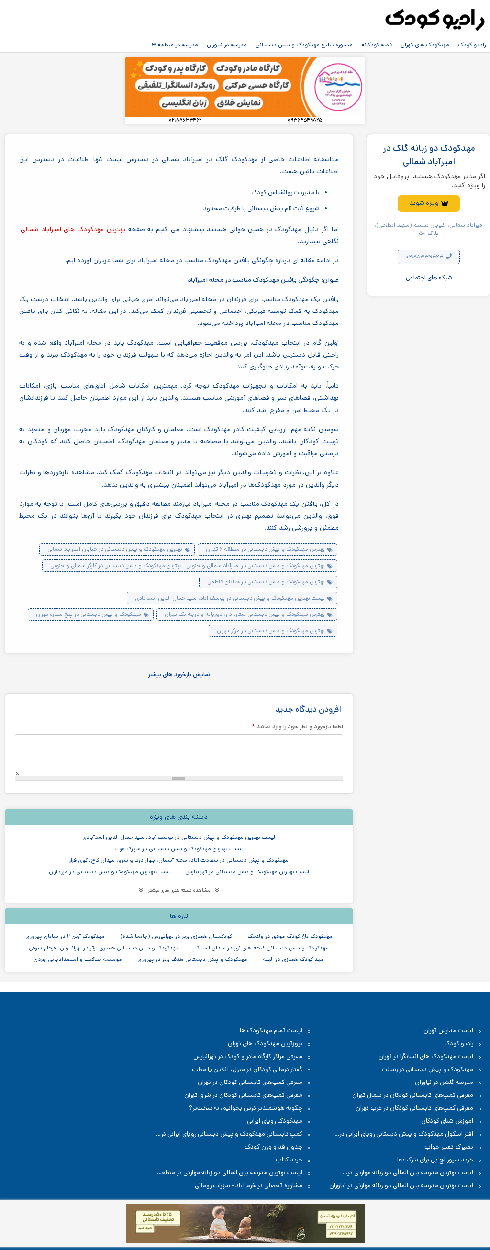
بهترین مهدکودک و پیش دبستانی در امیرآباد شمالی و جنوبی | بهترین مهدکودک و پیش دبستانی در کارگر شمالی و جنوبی (187, 565)
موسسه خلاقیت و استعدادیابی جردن (77, 959)
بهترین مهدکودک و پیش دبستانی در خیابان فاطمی (266, 582)
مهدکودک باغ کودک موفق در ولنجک (290, 936)
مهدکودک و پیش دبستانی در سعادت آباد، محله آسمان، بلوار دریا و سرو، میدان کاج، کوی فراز (179, 860)
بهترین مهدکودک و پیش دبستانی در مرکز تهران (271, 630)
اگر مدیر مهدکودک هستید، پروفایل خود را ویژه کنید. (429, 180)
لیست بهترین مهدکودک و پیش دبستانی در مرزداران (109, 872)
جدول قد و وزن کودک (273, 1146)
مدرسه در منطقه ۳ (175, 44)
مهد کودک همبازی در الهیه (293, 959)
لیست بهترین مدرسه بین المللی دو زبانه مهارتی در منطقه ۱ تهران (233, 1173)
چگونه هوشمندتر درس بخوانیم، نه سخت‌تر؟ (245, 1108)
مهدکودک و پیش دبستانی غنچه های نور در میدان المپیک (261, 948)
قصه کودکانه (376, 44)
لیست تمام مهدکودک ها (271, 1030)
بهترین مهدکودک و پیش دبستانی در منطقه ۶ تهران (265, 549)
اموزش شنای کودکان (447, 1121)
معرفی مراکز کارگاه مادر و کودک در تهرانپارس (247, 1056)
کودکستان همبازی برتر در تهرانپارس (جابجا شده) (176, 936)
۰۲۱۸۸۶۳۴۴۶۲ (185, 120)
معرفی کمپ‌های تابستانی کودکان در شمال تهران (412, 1095)
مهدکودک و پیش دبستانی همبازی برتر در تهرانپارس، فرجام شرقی (104, 948)
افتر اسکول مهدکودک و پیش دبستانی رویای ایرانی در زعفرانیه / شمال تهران (411, 1134)
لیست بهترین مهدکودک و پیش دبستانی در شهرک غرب (179, 849)
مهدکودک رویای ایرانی (274, 1121)
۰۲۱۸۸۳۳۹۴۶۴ (425, 257)
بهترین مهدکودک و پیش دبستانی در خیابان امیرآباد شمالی (114, 549)
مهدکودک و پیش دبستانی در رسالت (427, 1069)
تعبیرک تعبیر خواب (448, 1146)
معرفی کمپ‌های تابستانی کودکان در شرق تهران (243, 1095)
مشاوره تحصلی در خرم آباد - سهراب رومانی (248, 1185)
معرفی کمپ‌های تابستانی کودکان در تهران (250, 1082)
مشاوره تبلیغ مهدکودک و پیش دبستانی (304, 44)
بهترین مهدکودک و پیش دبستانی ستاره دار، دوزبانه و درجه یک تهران (245, 614)
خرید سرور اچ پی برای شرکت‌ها (435, 1159)
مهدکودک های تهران (425, 44)
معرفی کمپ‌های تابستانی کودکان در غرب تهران (414, 1108)
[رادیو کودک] (435, 20)
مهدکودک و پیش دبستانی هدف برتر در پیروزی (192, 959)
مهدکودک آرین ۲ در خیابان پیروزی (65, 936)
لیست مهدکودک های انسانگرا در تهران (426, 1056)
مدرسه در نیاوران (227, 44)
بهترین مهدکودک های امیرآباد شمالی (73, 229)
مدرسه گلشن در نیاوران (444, 1082)
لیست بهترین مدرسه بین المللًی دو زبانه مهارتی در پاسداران (415, 1173)
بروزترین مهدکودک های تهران (265, 1043)
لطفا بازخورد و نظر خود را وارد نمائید (297, 726)
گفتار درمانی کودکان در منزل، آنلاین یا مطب (247, 1069)
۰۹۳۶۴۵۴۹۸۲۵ (305, 120)
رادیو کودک (472, 44)
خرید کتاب (289, 1159)
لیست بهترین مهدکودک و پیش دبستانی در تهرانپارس (247, 872)
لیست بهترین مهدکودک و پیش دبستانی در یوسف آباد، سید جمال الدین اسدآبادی (230, 598)
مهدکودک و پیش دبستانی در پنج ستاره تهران (88, 614)
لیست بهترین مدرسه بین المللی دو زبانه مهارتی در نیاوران (401, 1185)
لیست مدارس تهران (448, 1030)
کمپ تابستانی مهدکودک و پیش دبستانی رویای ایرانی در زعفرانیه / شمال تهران (236, 1134)
